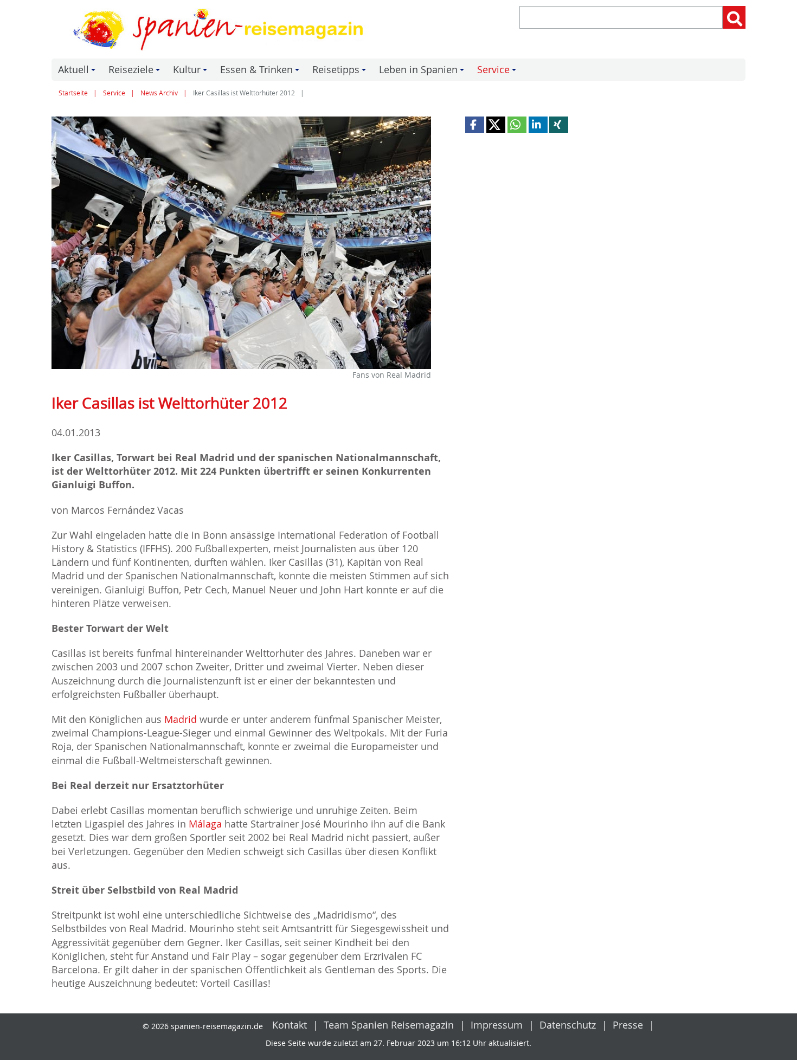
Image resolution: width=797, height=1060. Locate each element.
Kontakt (289, 1024)
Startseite (73, 93)
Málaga (205, 823)
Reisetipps (340, 72)
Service (498, 72)
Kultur (191, 72)
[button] (474, 125)
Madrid (180, 719)
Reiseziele (135, 72)
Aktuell (78, 72)
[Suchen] (734, 17)
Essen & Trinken (261, 72)
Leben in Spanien (423, 72)
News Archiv (159, 93)
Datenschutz (567, 1024)
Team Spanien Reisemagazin (389, 1024)
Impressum (497, 1024)
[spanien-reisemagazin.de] (221, 29)
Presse (628, 1024)
